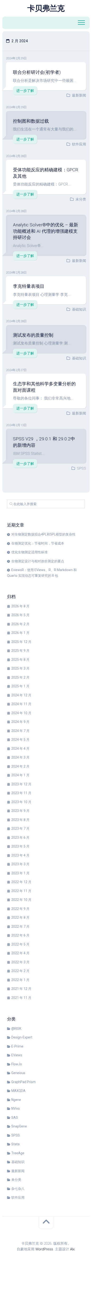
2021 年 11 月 (21, 998)
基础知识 (79, 309)
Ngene (16, 1100)
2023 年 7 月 (20, 828)
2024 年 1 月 (20, 775)
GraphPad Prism (23, 1082)
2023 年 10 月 (21, 802)
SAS (14, 1117)
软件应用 (79, 144)
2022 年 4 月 (20, 953)
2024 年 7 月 (20, 731)
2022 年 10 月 (21, 900)
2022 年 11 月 (21, 891)
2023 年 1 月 (20, 873)
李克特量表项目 (28, 286)
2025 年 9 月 (20, 650)
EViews (16, 1055)
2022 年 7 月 (20, 926)
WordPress (44, 1249)
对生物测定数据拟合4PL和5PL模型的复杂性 (43, 534)
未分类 (80, 199)
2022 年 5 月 (20, 944)
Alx (72, 1249)
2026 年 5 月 (20, 615)
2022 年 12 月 (21, 882)
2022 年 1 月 (20, 980)
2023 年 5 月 (20, 846)
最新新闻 (79, 95)
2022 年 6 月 (20, 935)
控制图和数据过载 (31, 121)
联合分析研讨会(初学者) (37, 72)
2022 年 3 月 (20, 962)
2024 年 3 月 (20, 757)
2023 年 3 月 (20, 864)
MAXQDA (18, 1091)
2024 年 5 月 (20, 739)
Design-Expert (21, 1037)
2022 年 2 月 (20, 971)
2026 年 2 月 (20, 624)
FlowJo (16, 1064)
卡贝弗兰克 (46, 8)
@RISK (16, 1028)
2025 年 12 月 (21, 642)
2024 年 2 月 (20, 766)
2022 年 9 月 (20, 909)
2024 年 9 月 (20, 722)
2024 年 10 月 (21, 713)
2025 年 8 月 (20, 659)
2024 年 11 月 (21, 704)
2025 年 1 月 (20, 686)
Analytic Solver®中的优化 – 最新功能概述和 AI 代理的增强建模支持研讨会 (45, 231)
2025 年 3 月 (20, 668)
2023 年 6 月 (20, 837)
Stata (15, 1144)
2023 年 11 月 (21, 793)
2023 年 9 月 (20, 811)
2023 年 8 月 (20, 820)
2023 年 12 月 (21, 784)
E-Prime (17, 1046)
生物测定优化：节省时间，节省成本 (37, 543)
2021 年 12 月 (21, 989)
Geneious (18, 1073)
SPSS (81, 468)
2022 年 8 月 (20, 917)
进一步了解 (25, 90)
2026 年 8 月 (20, 606)
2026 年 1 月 (20, 633)
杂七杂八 (18, 1189)
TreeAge (17, 1153)
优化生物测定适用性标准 (29, 552)
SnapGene (19, 1126)
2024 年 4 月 (20, 748)
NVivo (15, 1108)
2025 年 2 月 (20, 677)
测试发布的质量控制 (33, 335)
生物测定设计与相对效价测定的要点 (37, 561)
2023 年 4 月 (20, 855)
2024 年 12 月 (21, 695)
